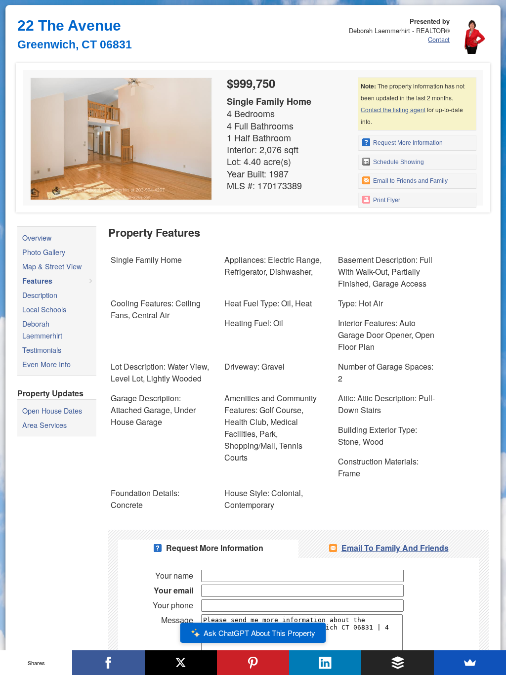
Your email (173, 590)
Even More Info (46, 364)
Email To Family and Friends (395, 547)
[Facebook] (108, 662)
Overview (36, 237)
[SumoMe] (470, 662)
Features (37, 281)
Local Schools (44, 309)
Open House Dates (52, 410)
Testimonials (41, 349)
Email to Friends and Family (410, 180)
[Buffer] (397, 662)
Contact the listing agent (393, 109)
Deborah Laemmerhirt (42, 329)
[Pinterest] (253, 662)
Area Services (44, 425)
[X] (181, 662)
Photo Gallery (43, 252)
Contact (439, 39)
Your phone (173, 605)
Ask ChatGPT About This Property (259, 633)
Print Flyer (386, 200)
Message (177, 620)
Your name (174, 575)
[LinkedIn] (325, 662)
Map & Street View (52, 266)
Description (39, 295)
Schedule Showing (398, 162)
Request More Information (407, 142)
